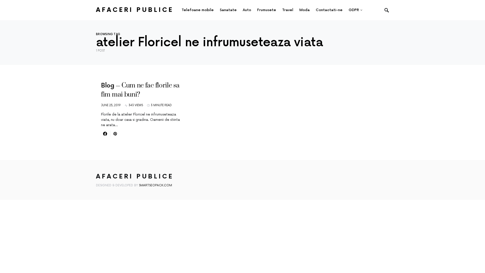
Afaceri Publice (135, 10)
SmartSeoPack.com (155, 185)
